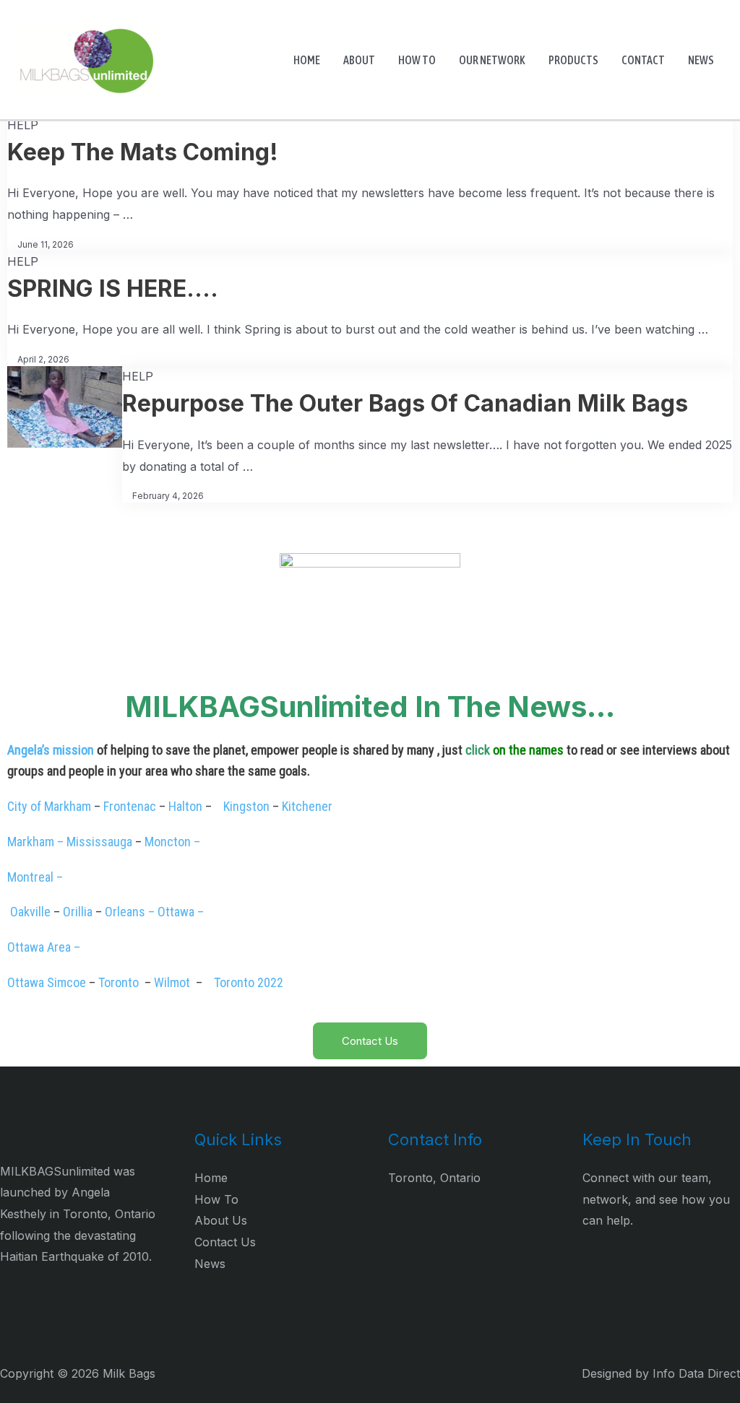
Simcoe (65, 982)
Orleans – (130, 911)
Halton (185, 806)
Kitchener (307, 806)
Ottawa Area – (43, 947)
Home (211, 1177)
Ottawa (25, 982)
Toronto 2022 (247, 982)
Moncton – (172, 841)
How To (216, 1199)
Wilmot (172, 982)
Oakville (30, 911)
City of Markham (49, 806)
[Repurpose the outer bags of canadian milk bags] (64, 406)
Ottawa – (182, 911)
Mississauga (99, 841)
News (209, 1263)
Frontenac (129, 806)
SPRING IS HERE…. (112, 288)
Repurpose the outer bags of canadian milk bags (405, 403)
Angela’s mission (50, 749)
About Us (220, 1220)
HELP (22, 125)
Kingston (246, 806)
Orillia (77, 911)
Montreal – (36, 877)
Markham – (35, 841)
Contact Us (225, 1242)
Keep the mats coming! (142, 152)
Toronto (120, 982)
